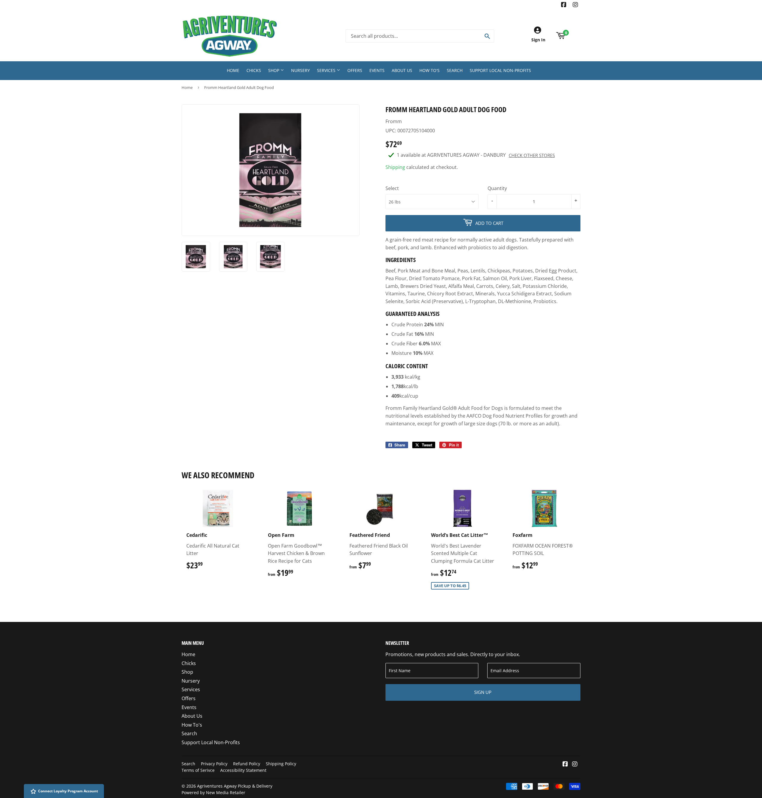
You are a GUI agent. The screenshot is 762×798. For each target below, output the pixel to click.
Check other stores (532, 155)
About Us (402, 70)
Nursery (300, 70)
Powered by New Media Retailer (213, 792)
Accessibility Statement (243, 770)
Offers (354, 70)
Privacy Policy (214, 763)
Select (392, 188)
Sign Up (482, 692)
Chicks (253, 70)
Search (455, 70)
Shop (274, 70)
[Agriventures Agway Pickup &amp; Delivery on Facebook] (563, 5)
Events (377, 70)
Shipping (395, 167)
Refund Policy (246, 763)
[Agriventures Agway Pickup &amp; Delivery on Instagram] (575, 5)
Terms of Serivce (198, 770)
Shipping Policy (281, 763)
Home (233, 70)
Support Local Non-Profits (500, 70)
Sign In (538, 40)
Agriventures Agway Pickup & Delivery (234, 786)
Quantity (497, 188)
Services (327, 70)
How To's (429, 70)
